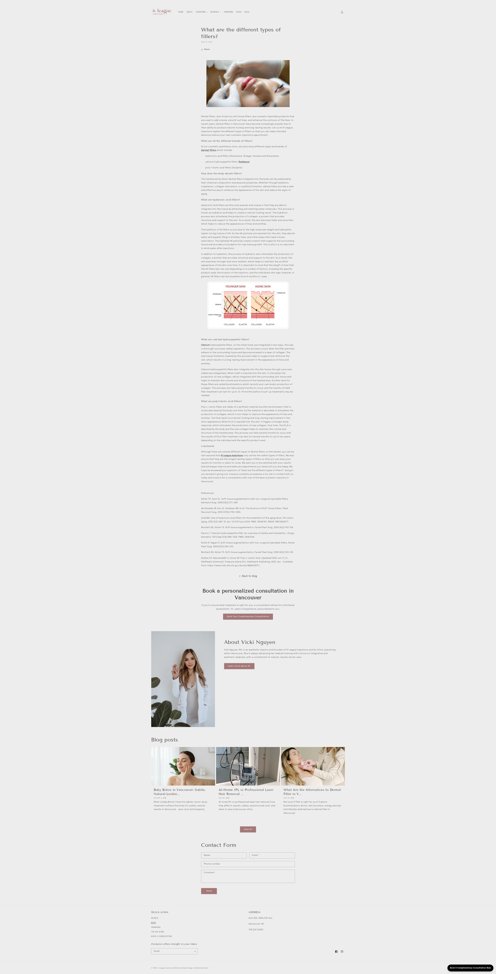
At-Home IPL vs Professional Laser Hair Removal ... (246, 792)
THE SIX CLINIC (157, 932)
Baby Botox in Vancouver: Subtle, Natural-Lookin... (180, 792)
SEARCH (154, 918)
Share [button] (207, 49)
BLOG (153, 923)
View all (248, 829)
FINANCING (156, 927)
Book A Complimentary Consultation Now (470, 968)
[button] (201, 12)
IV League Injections (165, 968)
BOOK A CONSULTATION (161, 936)
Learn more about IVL (239, 666)
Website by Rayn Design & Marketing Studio (191, 968)
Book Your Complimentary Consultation (248, 617)
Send (209, 891)
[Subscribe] (194, 951)
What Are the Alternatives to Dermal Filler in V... (312, 792)
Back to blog (249, 576)
